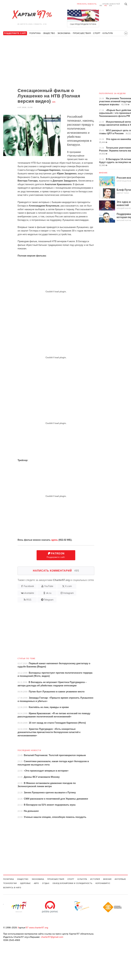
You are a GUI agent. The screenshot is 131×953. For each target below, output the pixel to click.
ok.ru (48, 593)
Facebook (29, 586)
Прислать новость (87, 4)
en (110, 5)
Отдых (45, 883)
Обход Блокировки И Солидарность (72, 883)
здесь (54, 539)
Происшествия (82, 33)
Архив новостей (111, 4)
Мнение (103, 173)
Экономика (63, 33)
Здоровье (25, 883)
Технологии (10, 883)
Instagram (68, 593)
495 (53, 102)
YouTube (48, 586)
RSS (28, 599)
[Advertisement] (48, 62)
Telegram (49, 599)
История (95, 879)
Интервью (120, 879)
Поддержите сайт (56, 555)
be (101, 5)
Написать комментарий (56, 570)
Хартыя (32, 14)
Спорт (96, 33)
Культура (108, 33)
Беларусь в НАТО (12, 888)
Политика (35, 33)
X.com (68, 586)
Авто (36, 883)
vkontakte (29, 593)
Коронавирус (103, 883)
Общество (49, 33)
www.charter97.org (38, 927)
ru (105, 5)
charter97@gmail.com (52, 937)
